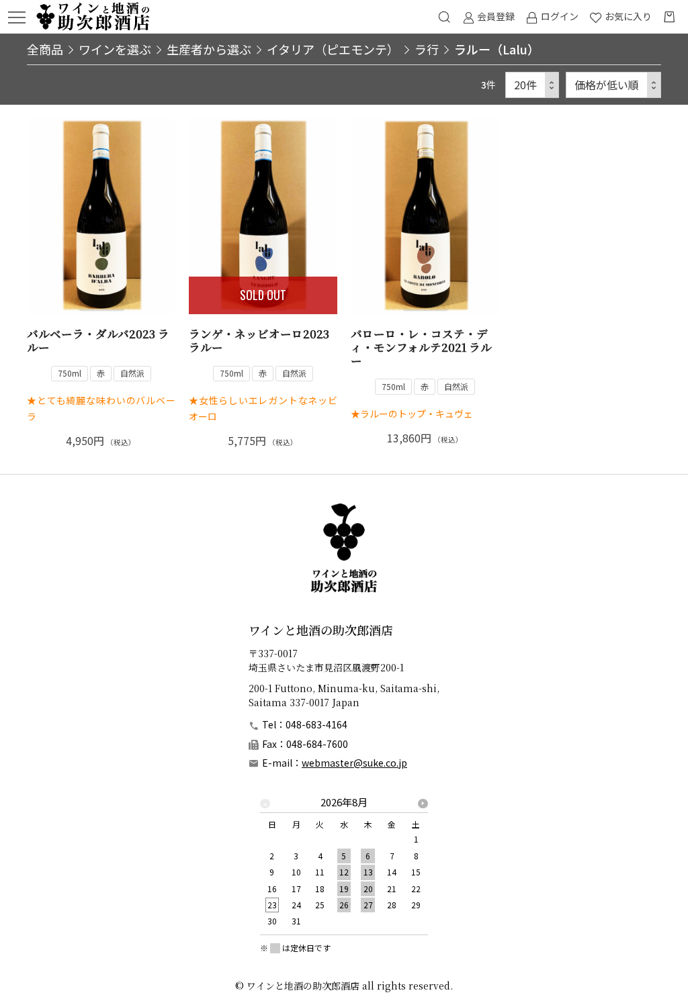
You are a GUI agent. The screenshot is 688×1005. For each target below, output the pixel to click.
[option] (344, 866)
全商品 (45, 49)
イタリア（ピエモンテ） (333, 49)
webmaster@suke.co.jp (354, 762)
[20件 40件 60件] (532, 85)
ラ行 (427, 49)
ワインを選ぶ (115, 49)
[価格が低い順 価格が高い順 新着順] (613, 85)
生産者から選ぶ (209, 49)
